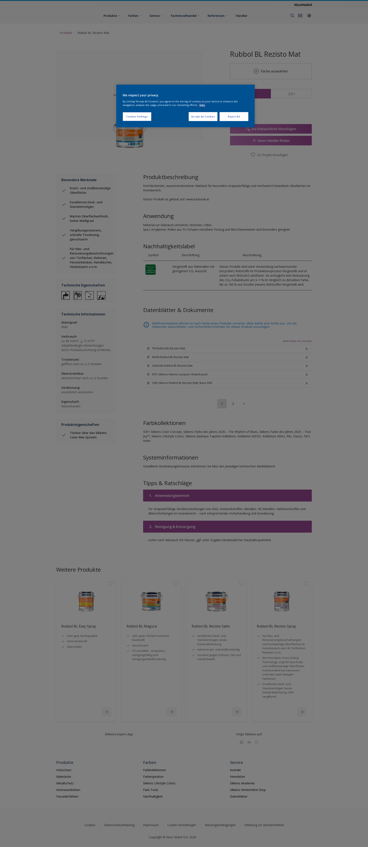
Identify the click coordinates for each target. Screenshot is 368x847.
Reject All (234, 116)
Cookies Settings (137, 116)
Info (202, 105)
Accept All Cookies (203, 116)
